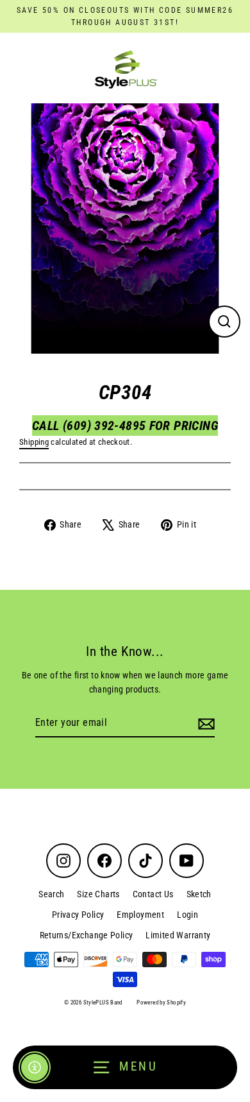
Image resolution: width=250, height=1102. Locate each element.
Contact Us (153, 894)
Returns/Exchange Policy (86, 935)
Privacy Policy (78, 914)
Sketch (199, 894)
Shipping (34, 442)
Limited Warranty (178, 935)
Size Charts (98, 894)
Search (51, 894)
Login (187, 914)
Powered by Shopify (161, 1002)
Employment (140, 914)
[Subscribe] (204, 723)
